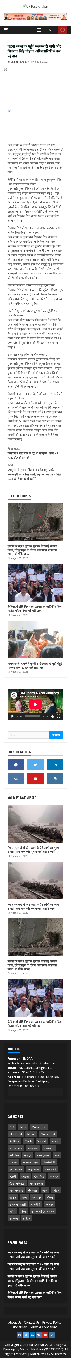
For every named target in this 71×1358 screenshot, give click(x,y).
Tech (28, 1141)
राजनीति (35, 1204)
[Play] (12, 716)
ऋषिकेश (14, 1155)
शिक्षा (23, 1211)
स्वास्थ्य (13, 1218)
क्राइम (27, 1155)
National (15, 1134)
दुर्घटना (25, 1176)
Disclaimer (19, 1327)
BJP (11, 1127)
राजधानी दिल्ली (17, 1204)
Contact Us (32, 1322)
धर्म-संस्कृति (36, 1183)
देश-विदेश (39, 1176)
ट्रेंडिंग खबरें (16, 1169)
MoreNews (38, 1354)
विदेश (12, 1211)
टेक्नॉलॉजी (49, 1162)
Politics (14, 1141)
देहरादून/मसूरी (17, 1183)
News (31, 1134)
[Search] (50, 30)
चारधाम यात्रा (30, 1162)
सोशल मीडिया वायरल (43, 1211)
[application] (35, 704)
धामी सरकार (16, 1190)
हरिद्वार (26, 1218)
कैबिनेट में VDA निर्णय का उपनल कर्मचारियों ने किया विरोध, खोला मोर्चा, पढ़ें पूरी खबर (35, 583)
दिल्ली (12, 1176)
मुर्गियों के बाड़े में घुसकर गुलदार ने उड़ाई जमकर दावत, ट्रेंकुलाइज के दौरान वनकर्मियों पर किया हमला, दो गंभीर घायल (35, 522)
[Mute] (52, 716)
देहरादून (54, 1176)
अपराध (55, 1141)
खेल (57, 1155)
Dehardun (39, 1127)
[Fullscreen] (58, 716)
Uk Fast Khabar (19, 61)
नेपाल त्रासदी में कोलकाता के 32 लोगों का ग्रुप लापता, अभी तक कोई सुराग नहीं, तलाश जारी (35, 824)
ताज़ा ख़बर (33, 1169)
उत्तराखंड (49, 1148)
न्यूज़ (44, 1190)
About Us (14, 1322)
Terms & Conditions (43, 1327)
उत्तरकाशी (33, 1148)
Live (62, 30)
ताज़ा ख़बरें (50, 1169)
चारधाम (13, 1162)
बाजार (12, 1197)
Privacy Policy (51, 1322)
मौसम (50, 1197)
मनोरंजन (36, 1197)
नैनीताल (32, 1190)
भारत (24, 1197)
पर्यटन (56, 1190)
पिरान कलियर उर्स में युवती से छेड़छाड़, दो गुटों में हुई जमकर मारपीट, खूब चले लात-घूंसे (35, 640)
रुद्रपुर (49, 1204)
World (41, 1141)
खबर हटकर (43, 1155)
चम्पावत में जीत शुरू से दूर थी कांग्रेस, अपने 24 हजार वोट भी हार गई (33, 453)
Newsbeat (48, 1134)
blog (23, 1127)
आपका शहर (15, 1148)
